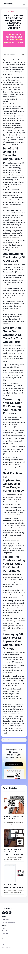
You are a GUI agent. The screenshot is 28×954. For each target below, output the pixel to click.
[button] (24, 3)
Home (5, 12)
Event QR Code (13, 12)
